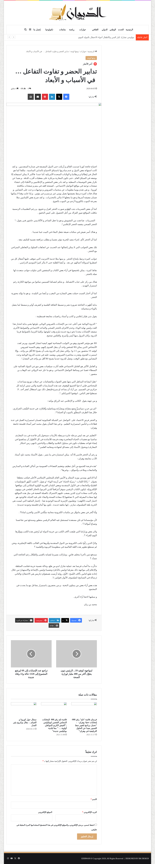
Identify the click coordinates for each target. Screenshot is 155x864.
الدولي (104, 29)
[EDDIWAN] (77, 12)
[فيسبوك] (66, 97)
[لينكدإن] (52, 97)
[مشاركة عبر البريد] (38, 97)
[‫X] (59, 97)
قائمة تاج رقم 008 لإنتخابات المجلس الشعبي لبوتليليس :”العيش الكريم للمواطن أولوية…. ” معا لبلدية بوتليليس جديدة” (54, 725)
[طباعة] (31, 97)
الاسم (94, 799)
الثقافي (95, 29)
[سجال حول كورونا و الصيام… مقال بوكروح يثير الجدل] (24, 709)
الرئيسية (129, 29)
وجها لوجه (74, 51)
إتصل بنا (37, 29)
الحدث (121, 29)
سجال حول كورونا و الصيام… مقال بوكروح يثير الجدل (24, 722)
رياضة (71, 29)
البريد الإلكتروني (89, 812)
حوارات (82, 29)
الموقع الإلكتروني (45, 812)
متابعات (62, 29)
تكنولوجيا (49, 29)
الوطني (113, 29)
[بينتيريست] (45, 97)
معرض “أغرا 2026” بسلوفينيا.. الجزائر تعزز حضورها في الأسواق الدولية (103, 37)
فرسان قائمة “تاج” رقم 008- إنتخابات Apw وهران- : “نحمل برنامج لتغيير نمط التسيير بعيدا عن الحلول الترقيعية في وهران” (84, 725)
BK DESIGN (144, 858)
